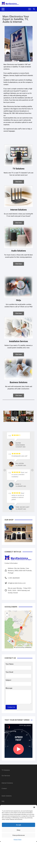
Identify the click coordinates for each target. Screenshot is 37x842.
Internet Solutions (7, 783)
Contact (4, 788)
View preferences (18, 835)
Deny (18, 830)
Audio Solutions (7, 796)
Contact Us (11, 707)
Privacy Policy (17, 839)
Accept (18, 825)
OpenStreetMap (19, 647)
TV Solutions (6, 770)
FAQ (3, 801)
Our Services (6, 775)
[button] (34, 807)
